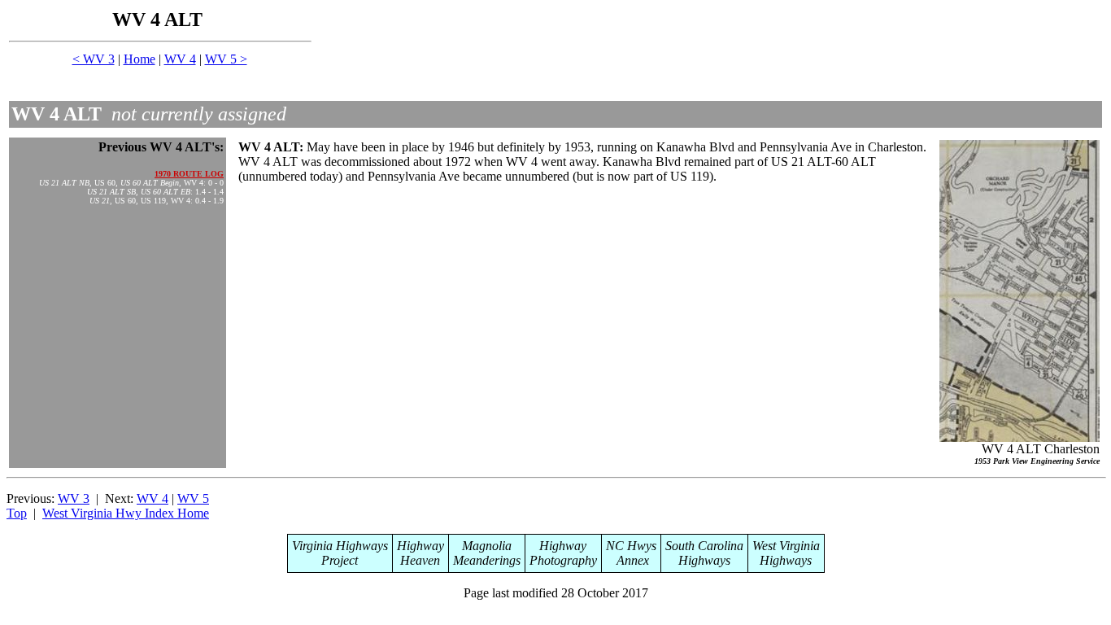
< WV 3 (93, 59)
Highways (704, 560)
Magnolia (487, 546)
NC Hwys (631, 546)
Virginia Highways (340, 546)
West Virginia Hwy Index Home (125, 513)
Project (339, 560)
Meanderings (487, 560)
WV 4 (180, 59)
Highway (420, 546)
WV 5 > (226, 59)
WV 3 (73, 498)
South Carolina (704, 546)
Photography (563, 560)
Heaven (420, 560)
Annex (631, 560)
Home (139, 59)
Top (17, 513)
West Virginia (786, 546)
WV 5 (193, 498)
